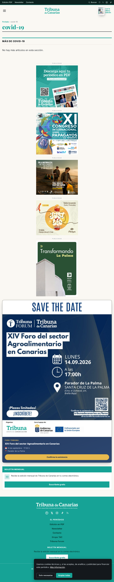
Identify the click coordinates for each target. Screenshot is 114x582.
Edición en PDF (57, 524)
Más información (57, 567)
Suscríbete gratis (57, 484)
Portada (5, 22)
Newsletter (19, 2)
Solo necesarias (46, 575)
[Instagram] (107, 2)
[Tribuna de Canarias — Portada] (52, 11)
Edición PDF (7, 2)
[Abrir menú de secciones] (4, 10)
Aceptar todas (64, 575)
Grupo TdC (57, 537)
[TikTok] (111, 2)
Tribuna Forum (57, 541)
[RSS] (67, 513)
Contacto (30, 2)
